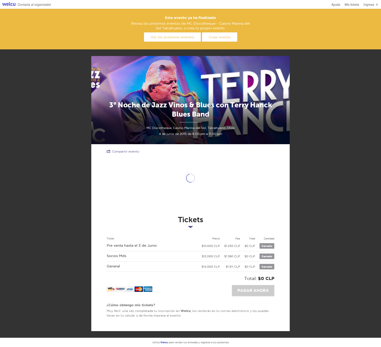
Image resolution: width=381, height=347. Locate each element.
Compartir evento (125, 151)
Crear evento (220, 37)
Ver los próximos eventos (172, 37)
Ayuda (335, 4)
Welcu (8, 4)
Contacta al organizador (34, 4)
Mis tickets (352, 4)
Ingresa (369, 4)
